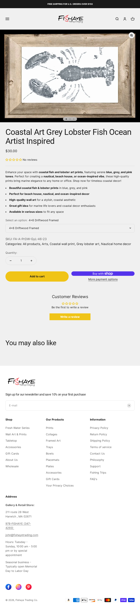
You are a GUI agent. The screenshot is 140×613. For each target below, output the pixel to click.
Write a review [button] (70, 316)
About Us (11, 459)
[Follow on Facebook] (8, 587)
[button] (14, 159)
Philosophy (97, 459)
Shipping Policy (100, 440)
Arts (45, 244)
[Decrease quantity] (11, 261)
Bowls (50, 453)
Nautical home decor (116, 244)
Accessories (13, 447)
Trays (49, 447)
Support (95, 466)
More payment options (103, 279)
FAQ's (93, 479)
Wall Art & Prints (15, 434)
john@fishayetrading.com (21, 535)
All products (31, 244)
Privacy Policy (99, 428)
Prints (49, 428)
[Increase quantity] (31, 261)
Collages (51, 434)
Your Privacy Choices (60, 485)
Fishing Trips (98, 472)
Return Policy (98, 434)
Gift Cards (12, 453)
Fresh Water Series (17, 428)
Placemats (52, 459)
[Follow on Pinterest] (29, 587)
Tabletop (11, 440)
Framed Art (53, 440)
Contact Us (97, 453)
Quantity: (11, 252)
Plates (50, 466)
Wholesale (12, 466)
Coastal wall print (62, 244)
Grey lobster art (87, 244)
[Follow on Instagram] (19, 587)
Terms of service (100, 447)
